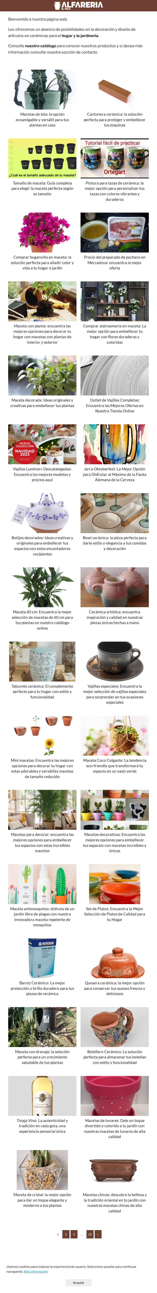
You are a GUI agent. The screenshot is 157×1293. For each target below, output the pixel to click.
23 (90, 1234)
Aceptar (78, 1283)
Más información (36, 1271)
